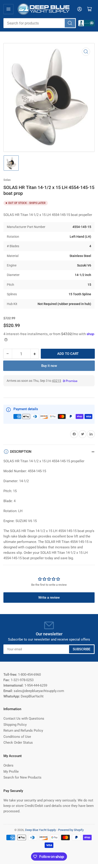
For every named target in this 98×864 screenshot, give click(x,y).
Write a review (49, 597)
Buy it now (49, 366)
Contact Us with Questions (23, 718)
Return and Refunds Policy (23, 730)
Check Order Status (18, 743)
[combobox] (39, 23)
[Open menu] (8, 9)
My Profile (11, 772)
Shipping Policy (15, 725)
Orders (8, 765)
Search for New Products (22, 777)
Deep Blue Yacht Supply (40, 830)
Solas (7, 180)
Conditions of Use (17, 737)
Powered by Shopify (71, 830)
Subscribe (81, 649)
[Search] (70, 23)
